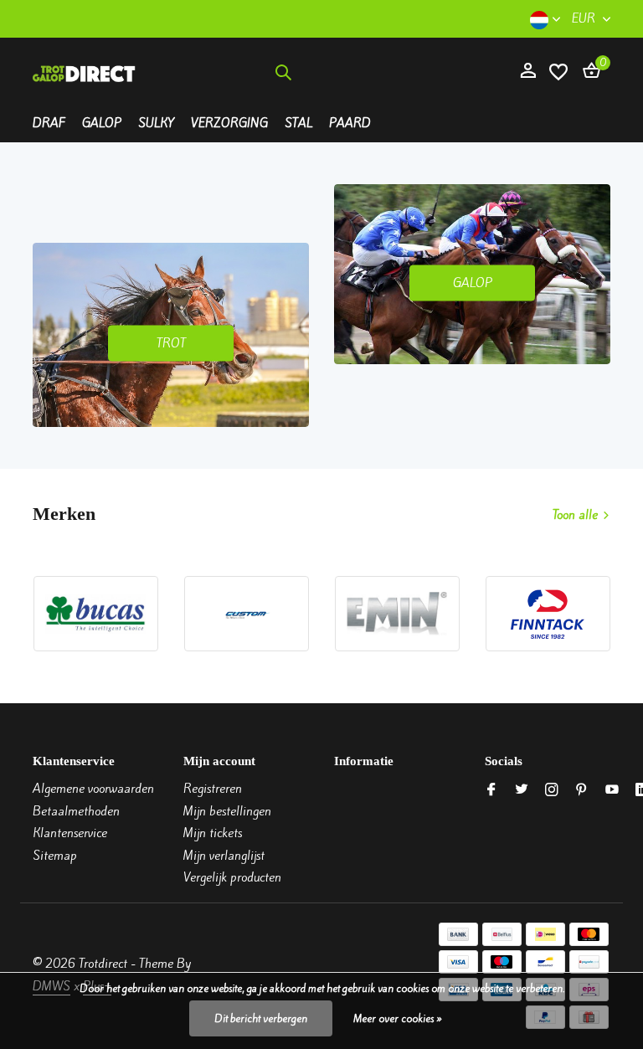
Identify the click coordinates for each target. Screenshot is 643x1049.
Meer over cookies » (397, 1018)
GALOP (472, 282)
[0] (587, 72)
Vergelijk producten (232, 877)
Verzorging (229, 123)
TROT (171, 342)
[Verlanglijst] (558, 71)
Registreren (212, 788)
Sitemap (55, 855)
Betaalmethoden (76, 811)
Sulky (156, 123)
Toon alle (575, 515)
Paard (350, 123)
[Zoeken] (283, 72)
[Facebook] (491, 790)
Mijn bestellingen (227, 811)
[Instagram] (551, 790)
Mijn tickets (212, 833)
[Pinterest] (582, 790)
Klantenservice (70, 833)
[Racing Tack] (405, 72)
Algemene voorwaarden (93, 788)
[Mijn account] (528, 72)
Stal (298, 123)
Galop (101, 123)
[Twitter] (521, 790)
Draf (49, 123)
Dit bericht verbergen (260, 1018)
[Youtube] (612, 790)
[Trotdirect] (85, 72)
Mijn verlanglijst (224, 855)
